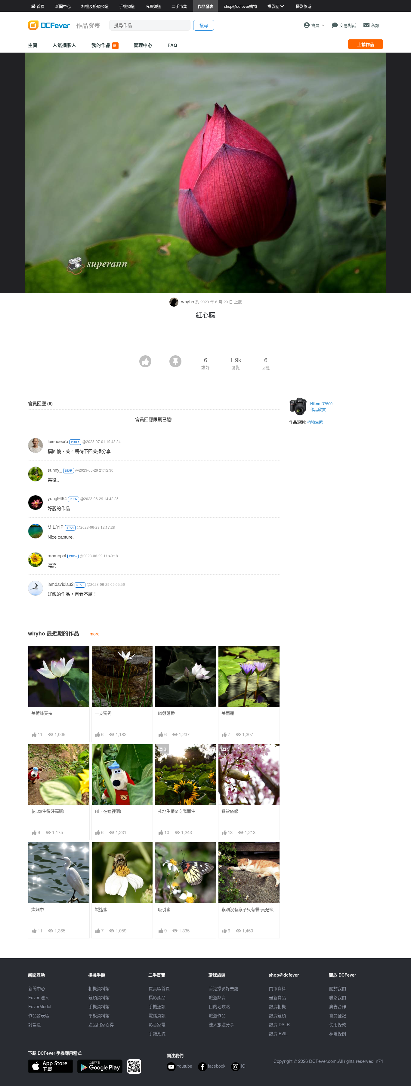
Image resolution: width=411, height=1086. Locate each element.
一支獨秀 (103, 713)
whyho (187, 301)
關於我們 (337, 988)
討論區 (34, 1024)
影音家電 (157, 1024)
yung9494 (57, 498)
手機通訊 (157, 1006)
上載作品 (365, 44)
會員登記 (337, 1015)
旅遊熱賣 (217, 997)
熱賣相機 (277, 1006)
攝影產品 (157, 997)
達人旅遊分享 (221, 1024)
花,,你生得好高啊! (47, 811)
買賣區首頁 (159, 988)
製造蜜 (101, 909)
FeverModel (39, 1006)
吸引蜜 (164, 909)
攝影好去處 (223, 988)
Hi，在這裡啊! (108, 811)
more (95, 633)
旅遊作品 (217, 1015)
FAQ (173, 45)
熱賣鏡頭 (277, 1015)
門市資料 (277, 988)
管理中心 (143, 45)
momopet (57, 555)
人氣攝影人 (65, 45)
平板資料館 (99, 1015)
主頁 (33, 45)
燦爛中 (37, 909)
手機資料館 (99, 1006)
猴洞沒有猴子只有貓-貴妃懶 (247, 909)
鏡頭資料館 (99, 997)
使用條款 (337, 1024)
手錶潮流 (157, 1033)
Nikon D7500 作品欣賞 (321, 406)
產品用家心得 (101, 1024)
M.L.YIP (55, 527)
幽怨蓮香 (166, 713)
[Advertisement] (205, 338)
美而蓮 (227, 713)
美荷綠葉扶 (41, 713)
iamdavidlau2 (60, 584)
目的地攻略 (219, 1006)
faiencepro (58, 441)
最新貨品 (277, 997)
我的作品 (104, 45)
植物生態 (315, 422)
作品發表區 (38, 1015)
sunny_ (55, 470)
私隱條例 (337, 1033)
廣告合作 (337, 1006)
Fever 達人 (38, 997)
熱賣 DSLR (279, 1024)
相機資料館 (99, 988)
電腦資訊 (157, 1015)
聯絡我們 (337, 997)
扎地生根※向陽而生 (176, 811)
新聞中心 (36, 988)
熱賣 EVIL (278, 1033)
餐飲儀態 (229, 811)
